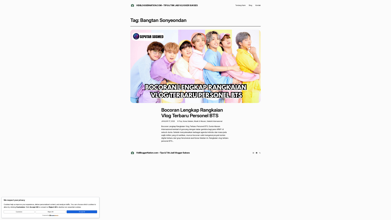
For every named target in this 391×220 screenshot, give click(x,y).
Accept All (82, 212)
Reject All (50, 212)
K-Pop (179, 121)
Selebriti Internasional (214, 121)
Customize (19, 212)
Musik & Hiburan (200, 121)
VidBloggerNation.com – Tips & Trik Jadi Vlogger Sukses (167, 5)
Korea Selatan (188, 121)
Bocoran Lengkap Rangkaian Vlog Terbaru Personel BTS (192, 112)
